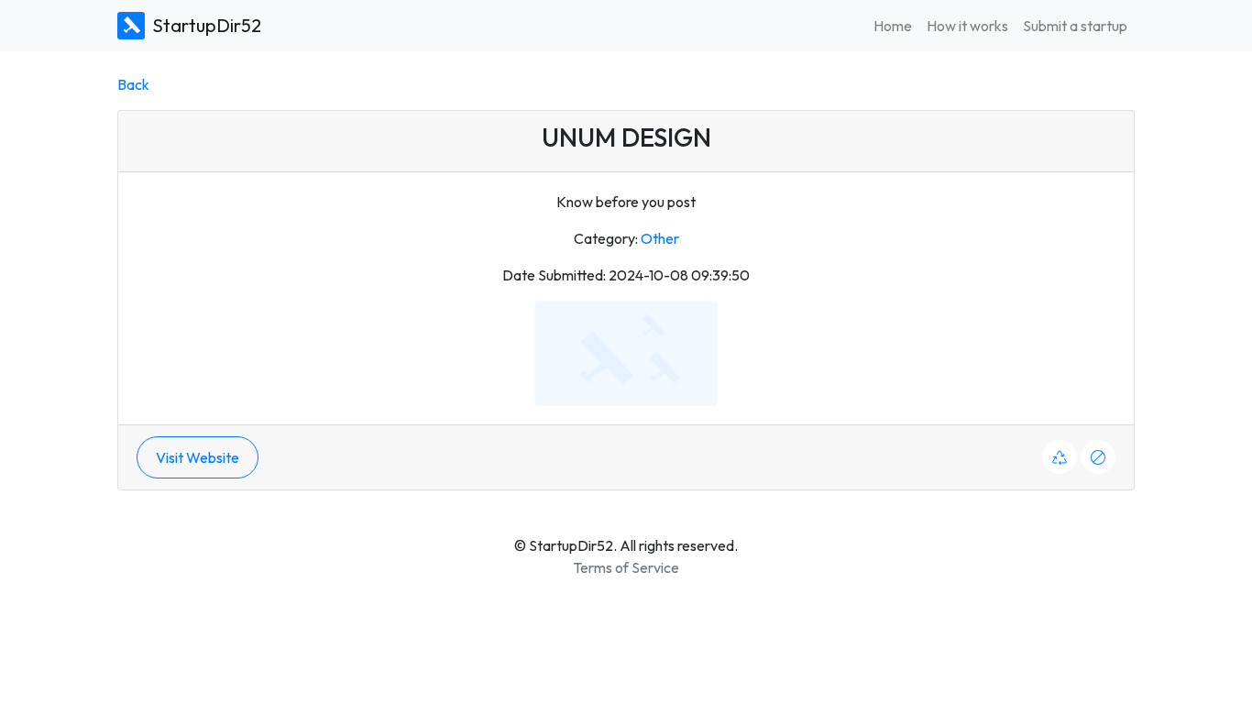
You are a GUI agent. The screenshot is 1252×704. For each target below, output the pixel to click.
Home (892, 25)
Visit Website (197, 457)
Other (660, 238)
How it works (967, 25)
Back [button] (133, 84)
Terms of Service (626, 567)
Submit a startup (1075, 25)
